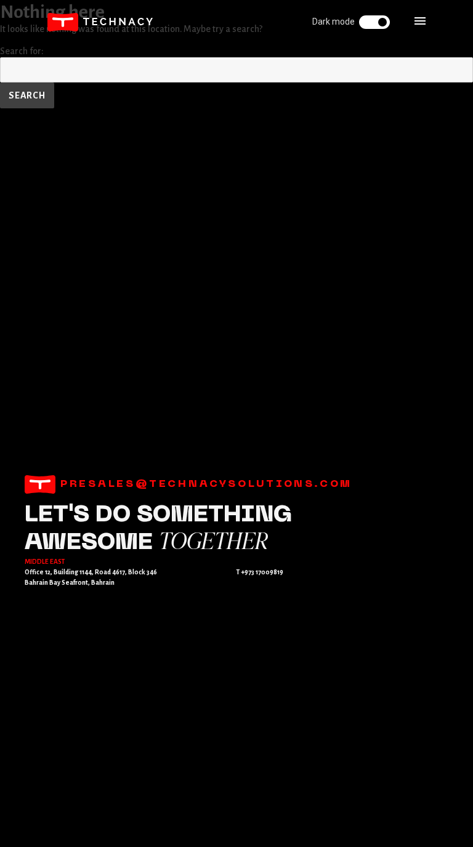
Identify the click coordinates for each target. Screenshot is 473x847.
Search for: (22, 51)
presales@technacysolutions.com (203, 484)
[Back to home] (100, 22)
